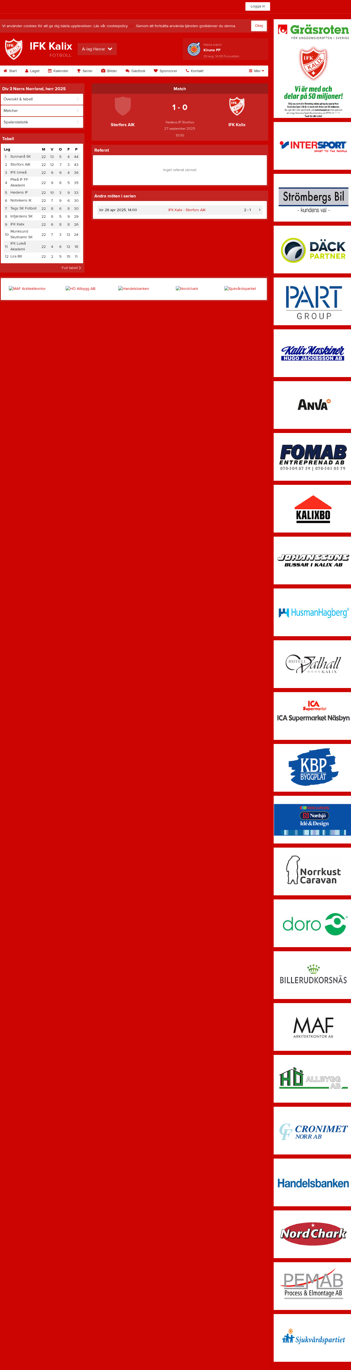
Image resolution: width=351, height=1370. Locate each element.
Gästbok (137, 71)
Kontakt (196, 71)
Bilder (111, 71)
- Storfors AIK (187, 210)
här (131, 26)
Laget (34, 71)
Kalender (60, 71)
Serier (87, 71)
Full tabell (70, 267)
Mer (257, 71)
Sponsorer (167, 71)
